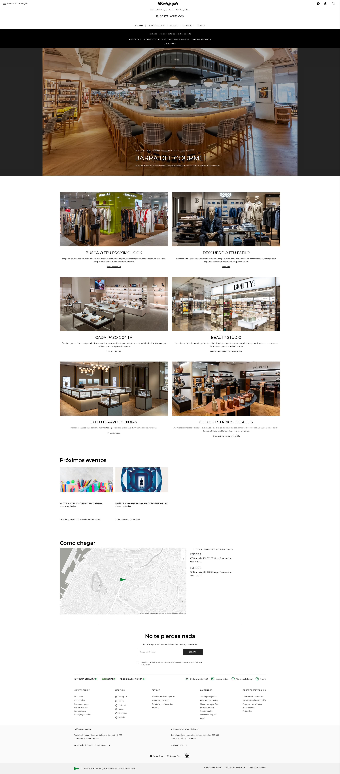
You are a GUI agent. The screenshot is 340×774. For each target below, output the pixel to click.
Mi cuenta (78, 696)
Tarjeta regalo (206, 711)
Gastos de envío (81, 707)
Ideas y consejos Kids (209, 704)
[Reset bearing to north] (183, 559)
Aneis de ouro (114, 433)
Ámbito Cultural (207, 707)
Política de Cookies (257, 767)
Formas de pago (81, 704)
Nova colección (114, 267)
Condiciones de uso (212, 767)
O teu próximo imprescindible (226, 436)
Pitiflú (202, 718)
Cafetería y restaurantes (162, 704)
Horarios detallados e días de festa (175, 34)
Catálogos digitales (208, 696)
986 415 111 (206, 39)
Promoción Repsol (208, 715)
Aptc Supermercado (209, 700)
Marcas (173, 26)
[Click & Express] (86, 679)
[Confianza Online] (187, 756)
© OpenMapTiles (154, 613)
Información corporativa (253, 696)
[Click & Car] (109, 679)
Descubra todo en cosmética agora (226, 351)
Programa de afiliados (252, 704)
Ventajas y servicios (82, 715)
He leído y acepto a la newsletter (171, 663)
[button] (4, 3)
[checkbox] (137, 662)
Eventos (201, 26)
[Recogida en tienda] (133, 679)
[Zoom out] (183, 555)
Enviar (192, 652)
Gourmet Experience (161, 700)
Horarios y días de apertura (163, 696)
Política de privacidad (235, 767)
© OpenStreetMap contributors (174, 613)
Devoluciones (80, 711)
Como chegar (170, 43)
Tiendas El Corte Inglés (17, 3)
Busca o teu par (114, 351)
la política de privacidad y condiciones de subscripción (177, 662)
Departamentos (156, 26)
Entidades (247, 711)
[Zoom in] (183, 551)
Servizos (187, 26)
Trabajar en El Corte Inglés (254, 700)
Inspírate (226, 267)
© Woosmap (143, 613)
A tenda (139, 25)
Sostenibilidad (249, 707)
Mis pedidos (79, 700)
